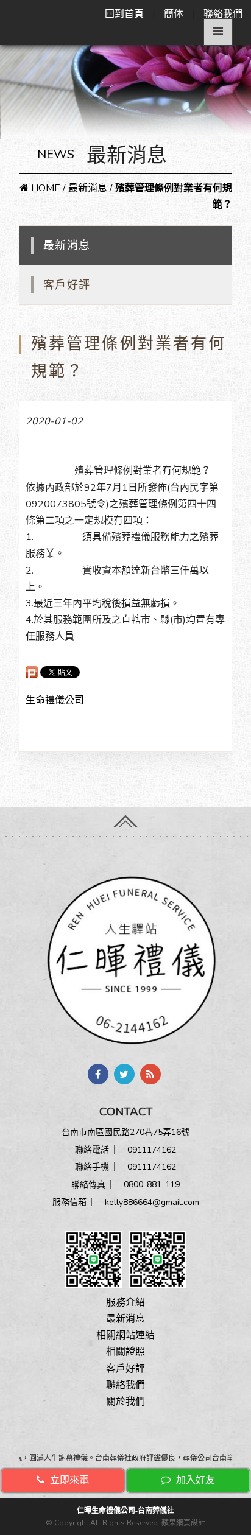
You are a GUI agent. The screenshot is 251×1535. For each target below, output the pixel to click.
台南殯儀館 (50, 470)
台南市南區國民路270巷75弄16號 (125, 1132)
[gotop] (125, 817)
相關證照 (125, 1351)
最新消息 (87, 188)
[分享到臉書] (98, 1074)
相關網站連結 (125, 1335)
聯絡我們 (222, 14)
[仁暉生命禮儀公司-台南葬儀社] (125, 959)
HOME (44, 188)
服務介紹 (125, 1302)
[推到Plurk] (32, 672)
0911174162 (151, 1150)
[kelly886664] (157, 1258)
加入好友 (194, 1480)
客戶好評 (67, 285)
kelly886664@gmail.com (152, 1202)
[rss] (150, 1074)
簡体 (173, 14)
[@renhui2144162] (93, 1258)
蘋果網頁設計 (183, 1523)
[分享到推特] (124, 1074)
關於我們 (125, 1401)
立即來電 (68, 1480)
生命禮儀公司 (55, 700)
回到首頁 (124, 14)
